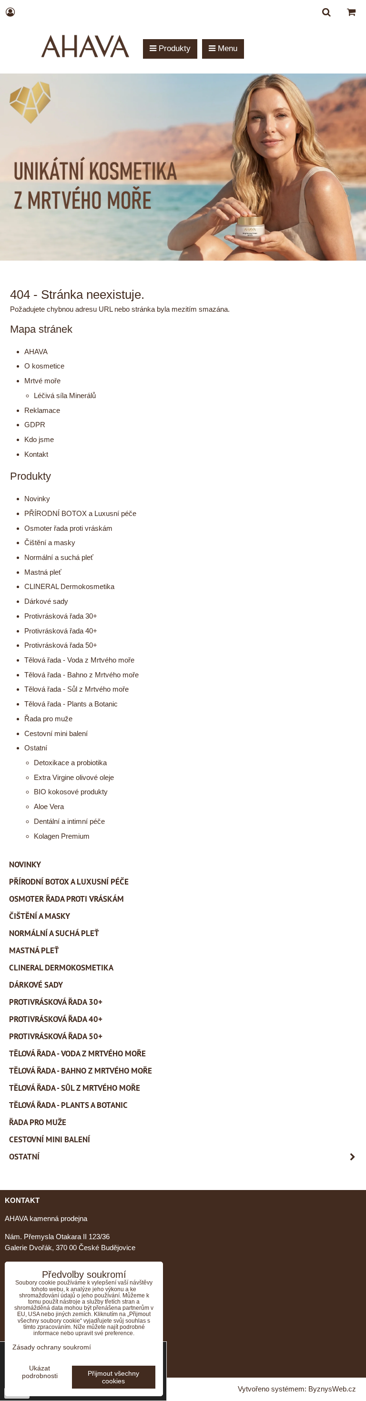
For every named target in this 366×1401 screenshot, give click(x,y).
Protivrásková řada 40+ (60, 631)
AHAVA (36, 352)
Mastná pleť (42, 572)
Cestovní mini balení (56, 733)
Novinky (37, 499)
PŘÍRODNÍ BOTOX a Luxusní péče (80, 513)
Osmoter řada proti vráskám (68, 528)
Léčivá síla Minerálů (65, 395)
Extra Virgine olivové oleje (74, 777)
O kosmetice (44, 366)
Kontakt (36, 454)
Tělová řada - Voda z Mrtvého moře (79, 660)
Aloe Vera (49, 806)
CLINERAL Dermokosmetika (69, 586)
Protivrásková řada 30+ (60, 616)
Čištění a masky (49, 542)
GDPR (34, 425)
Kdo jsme (39, 439)
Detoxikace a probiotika (70, 762)
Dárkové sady (46, 601)
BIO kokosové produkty (71, 792)
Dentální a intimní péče (69, 821)
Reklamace (42, 410)
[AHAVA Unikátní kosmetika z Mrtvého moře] (183, 258)
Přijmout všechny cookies (113, 1377)
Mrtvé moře (42, 381)
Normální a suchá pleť (58, 557)
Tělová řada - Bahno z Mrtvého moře (81, 675)
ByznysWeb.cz (332, 1389)
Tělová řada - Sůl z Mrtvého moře (76, 689)
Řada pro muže (48, 719)
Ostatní (35, 748)
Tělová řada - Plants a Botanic (71, 704)
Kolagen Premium (62, 836)
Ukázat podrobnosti (40, 1372)
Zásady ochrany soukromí (51, 1347)
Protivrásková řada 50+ (60, 645)
